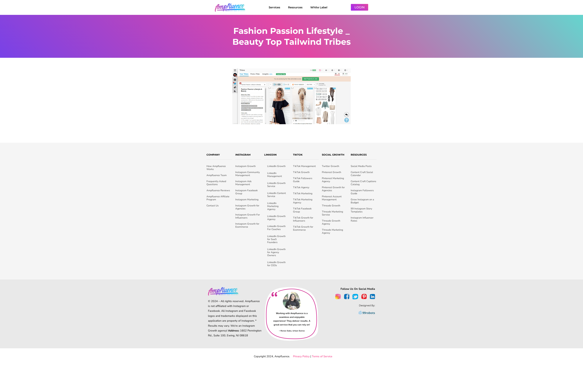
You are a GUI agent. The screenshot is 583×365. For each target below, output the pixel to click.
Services (274, 7)
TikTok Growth (301, 172)
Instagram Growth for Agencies (247, 207)
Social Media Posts (361, 166)
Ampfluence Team (216, 175)
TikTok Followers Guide (302, 180)
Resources (295, 7)
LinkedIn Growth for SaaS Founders (276, 239)
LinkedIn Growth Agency (276, 218)
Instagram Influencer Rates (362, 219)
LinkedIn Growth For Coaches (276, 228)
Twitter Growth (330, 166)
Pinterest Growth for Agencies (333, 189)
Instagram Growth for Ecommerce (247, 225)
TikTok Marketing (302, 193)
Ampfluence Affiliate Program (217, 198)
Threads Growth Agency (331, 222)
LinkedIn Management (274, 175)
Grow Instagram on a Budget (362, 201)
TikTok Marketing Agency (302, 201)
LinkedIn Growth (276, 166)
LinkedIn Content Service (276, 195)
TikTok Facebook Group (302, 210)
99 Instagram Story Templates (361, 210)
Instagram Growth (245, 166)
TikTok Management (304, 166)
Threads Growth (331, 205)
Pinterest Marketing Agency (333, 180)
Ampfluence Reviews (218, 190)
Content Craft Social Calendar (362, 174)
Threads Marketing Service (332, 213)
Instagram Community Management (247, 174)
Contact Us (212, 205)
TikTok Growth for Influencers (303, 219)
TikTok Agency (301, 187)
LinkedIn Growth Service (276, 185)
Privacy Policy (301, 356)
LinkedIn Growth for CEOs (276, 264)
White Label (318, 7)
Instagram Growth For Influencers (247, 216)
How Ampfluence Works (216, 168)
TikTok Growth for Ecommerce (303, 228)
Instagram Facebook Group (246, 192)
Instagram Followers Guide (362, 192)
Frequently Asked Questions (216, 183)
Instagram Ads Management (243, 183)
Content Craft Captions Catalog (363, 183)
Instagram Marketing (246, 199)
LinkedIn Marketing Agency (272, 206)
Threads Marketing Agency (332, 231)
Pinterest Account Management (332, 198)
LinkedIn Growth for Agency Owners (276, 252)
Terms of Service (322, 356)
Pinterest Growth (331, 172)
